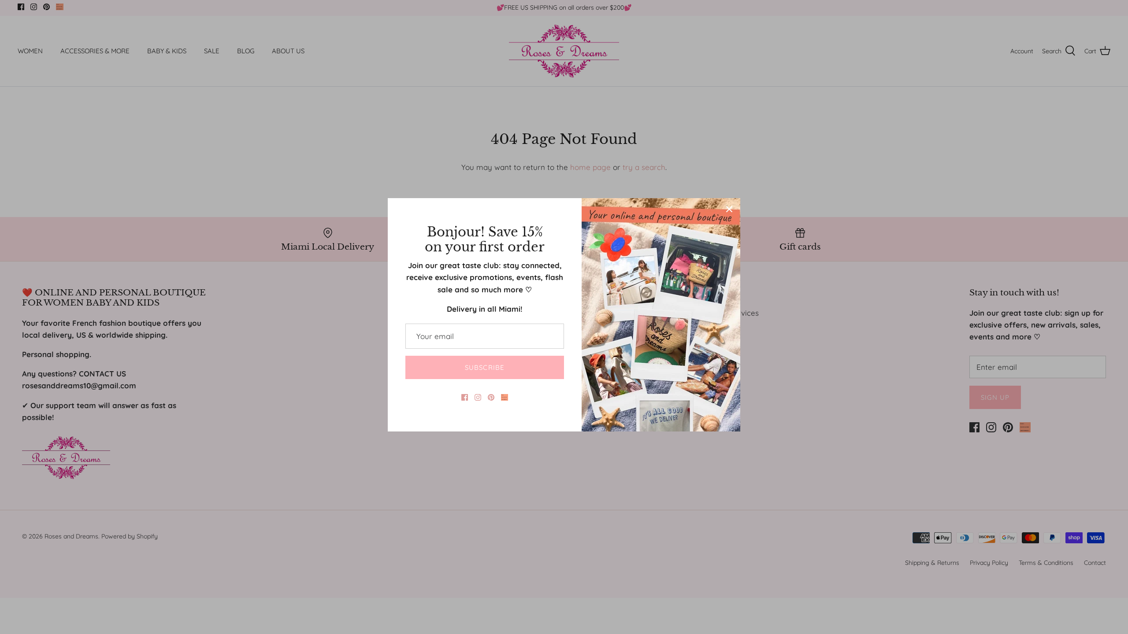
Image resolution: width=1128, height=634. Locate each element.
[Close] (729, 209)
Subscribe (485, 367)
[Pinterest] (491, 397)
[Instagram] (478, 397)
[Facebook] (464, 397)
